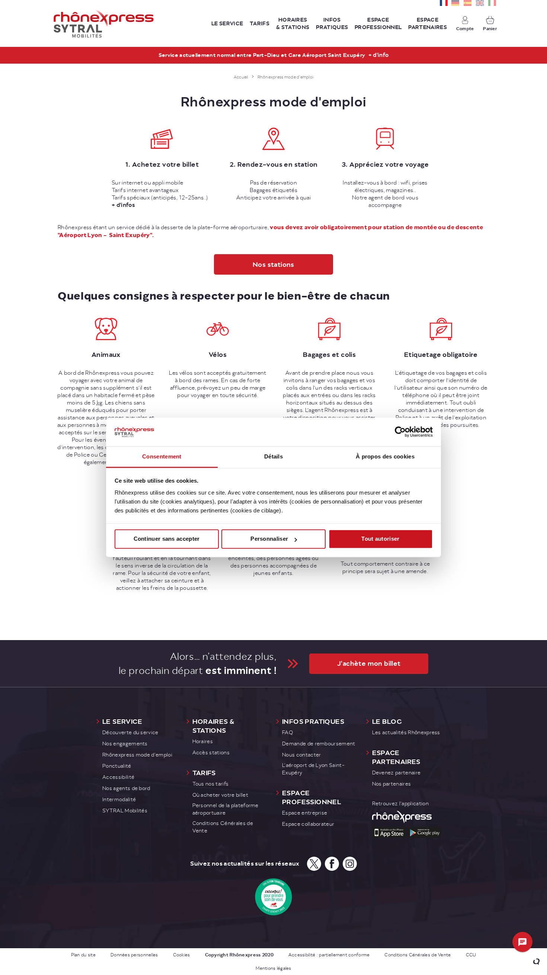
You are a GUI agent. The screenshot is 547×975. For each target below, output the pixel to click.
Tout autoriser (380, 539)
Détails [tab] (273, 456)
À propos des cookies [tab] (385, 456)
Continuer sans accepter (167, 539)
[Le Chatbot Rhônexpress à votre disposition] (522, 942)
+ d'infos (123, 205)
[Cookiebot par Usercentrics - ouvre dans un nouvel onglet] (400, 432)
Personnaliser (269, 539)
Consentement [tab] (162, 456)
